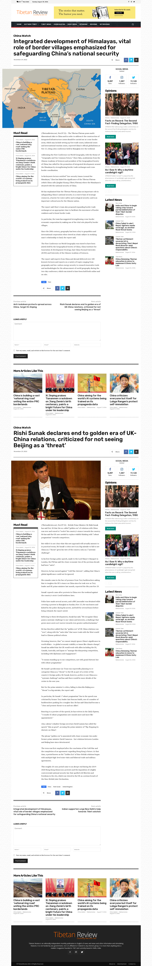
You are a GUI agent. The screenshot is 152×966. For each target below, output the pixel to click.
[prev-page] (106, 191)
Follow (122, 76)
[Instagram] (131, 1)
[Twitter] (134, 1)
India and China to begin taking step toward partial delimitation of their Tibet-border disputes (126, 209)
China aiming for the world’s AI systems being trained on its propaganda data (25, 179)
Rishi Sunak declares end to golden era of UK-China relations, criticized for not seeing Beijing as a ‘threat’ (80, 307)
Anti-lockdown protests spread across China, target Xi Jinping (32, 305)
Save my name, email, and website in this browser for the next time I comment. (43, 350)
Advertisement (121, 964)
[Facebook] (128, 1)
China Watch (22, 35)
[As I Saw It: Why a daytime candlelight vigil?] (122, 154)
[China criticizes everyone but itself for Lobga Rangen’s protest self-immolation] (124, 383)
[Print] (136, 60)
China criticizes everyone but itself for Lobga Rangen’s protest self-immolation (124, 400)
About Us (112, 964)
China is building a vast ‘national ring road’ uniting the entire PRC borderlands (24, 146)
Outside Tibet (120, 221)
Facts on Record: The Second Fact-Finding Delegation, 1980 (121, 122)
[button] (132, 24)
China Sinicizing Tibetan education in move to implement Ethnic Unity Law (126, 262)
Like (110, 76)
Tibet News (119, 256)
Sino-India (119, 203)
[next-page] (110, 191)
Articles (107, 117)
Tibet (49, 282)
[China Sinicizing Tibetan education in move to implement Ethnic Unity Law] (109, 260)
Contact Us (132, 964)
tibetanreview (115, 118)
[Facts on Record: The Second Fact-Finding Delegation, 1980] (122, 104)
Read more (110, 137)
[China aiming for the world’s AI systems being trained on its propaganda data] (92, 383)
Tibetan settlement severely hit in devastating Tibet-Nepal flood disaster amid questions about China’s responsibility (127, 244)
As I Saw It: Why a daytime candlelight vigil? (119, 171)
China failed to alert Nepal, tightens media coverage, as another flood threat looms (125, 226)
